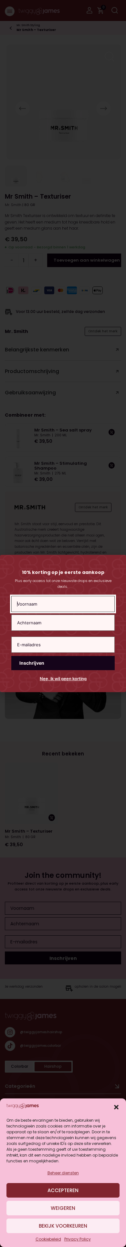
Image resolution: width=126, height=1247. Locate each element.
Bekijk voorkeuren (63, 1225)
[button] (116, 1107)
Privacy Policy (77, 1239)
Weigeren (63, 1208)
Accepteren (63, 1190)
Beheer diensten (63, 1173)
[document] (63, 623)
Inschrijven (31, 663)
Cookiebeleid (48, 1239)
